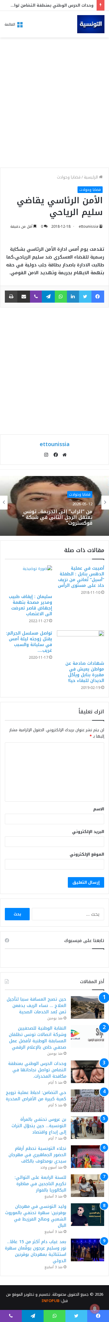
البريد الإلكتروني (88, 831)
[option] (54, 502)
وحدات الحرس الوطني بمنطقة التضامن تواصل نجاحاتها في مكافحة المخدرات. (37, 1070)
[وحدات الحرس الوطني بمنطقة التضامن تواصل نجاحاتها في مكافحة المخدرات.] (87, 1071)
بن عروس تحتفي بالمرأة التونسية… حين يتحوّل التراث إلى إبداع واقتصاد (39, 1125)
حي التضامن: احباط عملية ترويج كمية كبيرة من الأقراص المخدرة (36, 1096)
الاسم (98, 809)
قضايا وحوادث (69, 177)
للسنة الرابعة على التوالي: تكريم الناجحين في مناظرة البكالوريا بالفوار (40, 1183)
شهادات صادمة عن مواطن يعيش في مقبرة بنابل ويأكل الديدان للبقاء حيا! (84, 672)
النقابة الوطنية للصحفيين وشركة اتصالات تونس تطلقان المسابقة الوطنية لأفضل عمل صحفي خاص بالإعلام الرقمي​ (37, 1037)
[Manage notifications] (95, 1309)
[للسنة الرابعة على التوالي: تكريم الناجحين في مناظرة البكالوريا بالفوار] (87, 1185)
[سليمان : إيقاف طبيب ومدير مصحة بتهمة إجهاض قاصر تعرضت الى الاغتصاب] (28, 578)
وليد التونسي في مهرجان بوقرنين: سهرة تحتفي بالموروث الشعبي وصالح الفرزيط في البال (35, 1216)
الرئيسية (91, 177)
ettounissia (88, 226)
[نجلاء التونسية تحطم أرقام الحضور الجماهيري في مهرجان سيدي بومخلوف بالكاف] (87, 1156)
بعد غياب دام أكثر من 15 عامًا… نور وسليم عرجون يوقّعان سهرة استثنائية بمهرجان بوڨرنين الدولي (35, 1251)
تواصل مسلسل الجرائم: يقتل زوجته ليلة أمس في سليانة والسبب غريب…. (29, 642)
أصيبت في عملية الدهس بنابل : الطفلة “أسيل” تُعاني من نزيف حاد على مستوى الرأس (81, 577)
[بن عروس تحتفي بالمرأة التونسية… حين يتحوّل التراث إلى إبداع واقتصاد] (87, 1127)
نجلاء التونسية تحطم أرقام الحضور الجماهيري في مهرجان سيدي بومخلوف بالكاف (37, 1154)
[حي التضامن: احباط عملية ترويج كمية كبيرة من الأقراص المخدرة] (87, 1100)
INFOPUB (50, 1300)
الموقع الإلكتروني (87, 854)
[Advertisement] (54, 104)
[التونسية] (90, 24)
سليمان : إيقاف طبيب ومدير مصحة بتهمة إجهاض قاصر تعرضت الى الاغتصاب (30, 605)
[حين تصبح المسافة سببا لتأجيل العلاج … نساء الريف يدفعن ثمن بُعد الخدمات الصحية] (87, 1007)
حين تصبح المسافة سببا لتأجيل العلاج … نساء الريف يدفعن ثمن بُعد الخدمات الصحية (36, 1005)
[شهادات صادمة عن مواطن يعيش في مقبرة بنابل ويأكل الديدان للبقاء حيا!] (80, 644)
